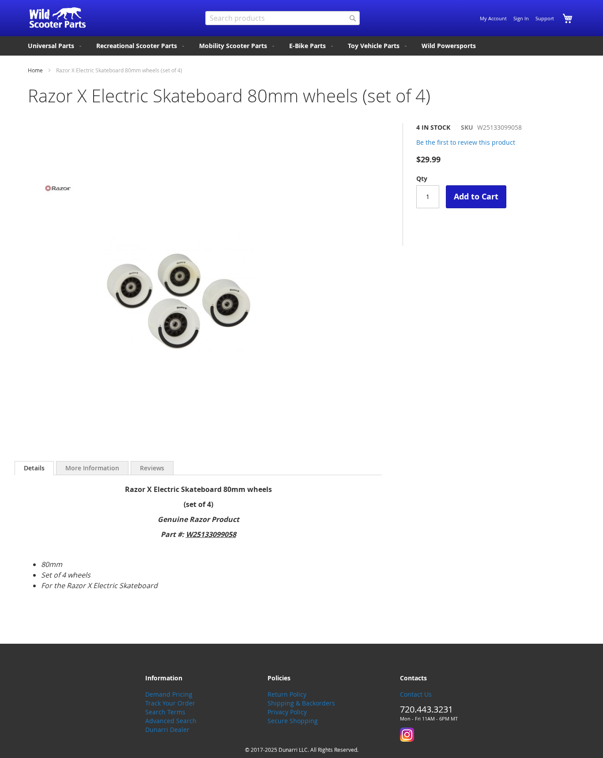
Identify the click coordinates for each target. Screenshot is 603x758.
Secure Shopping (293, 721)
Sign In (521, 18)
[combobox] (282, 18)
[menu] (301, 46)
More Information (92, 468)
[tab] (34, 468)
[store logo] (57, 18)
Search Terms (165, 712)
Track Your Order (170, 703)
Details (34, 468)
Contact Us (416, 694)
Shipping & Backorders (301, 703)
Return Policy (287, 694)
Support (544, 18)
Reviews (152, 468)
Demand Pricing (168, 694)
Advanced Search (170, 721)
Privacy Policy (287, 712)
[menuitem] (55, 46)
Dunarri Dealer (167, 729)
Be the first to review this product (465, 142)
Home (35, 70)
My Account (493, 18)
